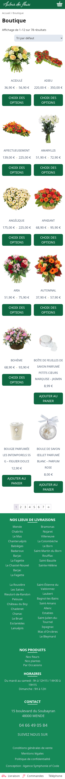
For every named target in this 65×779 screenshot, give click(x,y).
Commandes (34, 776)
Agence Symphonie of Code (41, 766)
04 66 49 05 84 (33, 725)
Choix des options (17, 100)
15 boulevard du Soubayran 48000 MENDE (33, 713)
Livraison (14, 776)
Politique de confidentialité (32, 759)
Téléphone (55, 776)
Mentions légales (32, 753)
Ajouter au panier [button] (48, 398)
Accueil (6, 13)
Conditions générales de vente (33, 748)
